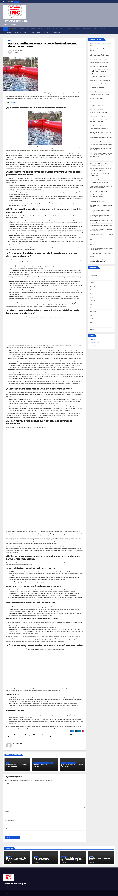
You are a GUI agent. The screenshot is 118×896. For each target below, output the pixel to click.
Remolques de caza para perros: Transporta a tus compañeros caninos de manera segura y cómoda (101, 255)
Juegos (62, 28)
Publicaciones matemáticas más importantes (101, 225)
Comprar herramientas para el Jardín (99, 182)
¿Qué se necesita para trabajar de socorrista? (101, 144)
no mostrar (13, 102)
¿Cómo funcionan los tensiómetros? (99, 128)
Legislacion (36, 32)
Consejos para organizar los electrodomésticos (101, 179)
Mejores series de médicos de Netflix (99, 66)
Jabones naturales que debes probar (99, 112)
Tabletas (8, 32)
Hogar (55, 28)
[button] (113, 30)
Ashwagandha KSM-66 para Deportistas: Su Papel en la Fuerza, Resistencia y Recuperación (101, 71)
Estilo (33, 28)
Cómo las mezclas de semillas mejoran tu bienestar (42, 859)
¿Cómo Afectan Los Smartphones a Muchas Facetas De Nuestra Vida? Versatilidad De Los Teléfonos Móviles (101, 155)
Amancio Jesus (18, 50)
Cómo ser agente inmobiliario (97, 98)
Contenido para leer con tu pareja (98, 105)
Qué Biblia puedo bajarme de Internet (99, 91)
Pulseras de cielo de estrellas (41, 765)
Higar (48, 28)
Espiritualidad (23, 28)
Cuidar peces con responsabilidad (98, 125)
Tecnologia (17, 32)
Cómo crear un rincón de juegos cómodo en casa (16, 859)
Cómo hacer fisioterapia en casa (98, 76)
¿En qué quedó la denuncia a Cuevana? (72, 765)
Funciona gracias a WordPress (9, 893)
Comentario (8, 783)
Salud (103, 28)
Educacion (12, 28)
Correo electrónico (9, 820)
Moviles (77, 28)
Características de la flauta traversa (98, 191)
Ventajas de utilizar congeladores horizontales (101, 234)
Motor (69, 28)
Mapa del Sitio (102, 893)
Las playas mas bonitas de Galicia (98, 59)
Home (90, 893)
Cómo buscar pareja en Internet (97, 101)
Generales (56, 32)
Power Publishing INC (15, 20)
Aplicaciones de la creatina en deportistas (16, 765)
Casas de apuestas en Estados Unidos (99, 62)
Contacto (46, 32)
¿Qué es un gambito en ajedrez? (98, 160)
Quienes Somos (110, 893)
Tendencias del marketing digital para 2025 (100, 80)
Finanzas (40, 28)
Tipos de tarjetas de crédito (96, 109)
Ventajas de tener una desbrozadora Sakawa (101, 137)
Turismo (26, 32)
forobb (9, 862)
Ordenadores (86, 28)
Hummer (92, 862)
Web (6, 828)
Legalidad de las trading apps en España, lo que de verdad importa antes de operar (71, 860)
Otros (96, 28)
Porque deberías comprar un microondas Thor (101, 141)
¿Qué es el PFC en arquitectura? (98, 116)
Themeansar (26, 893)
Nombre (7, 811)
